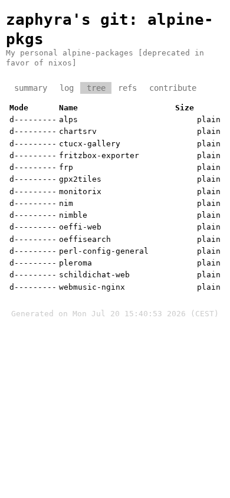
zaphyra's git (67, 19)
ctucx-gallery (89, 143)
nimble (73, 215)
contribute (172, 88)
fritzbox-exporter (99, 155)
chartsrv (78, 131)
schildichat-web (94, 274)
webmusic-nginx (92, 287)
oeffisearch (85, 239)
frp (66, 167)
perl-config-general (104, 251)
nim (66, 203)
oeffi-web (80, 226)
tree (96, 88)
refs (127, 88)
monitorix (80, 191)
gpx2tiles (80, 179)
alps (68, 119)
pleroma (75, 262)
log (67, 88)
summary (30, 88)
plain (209, 119)
